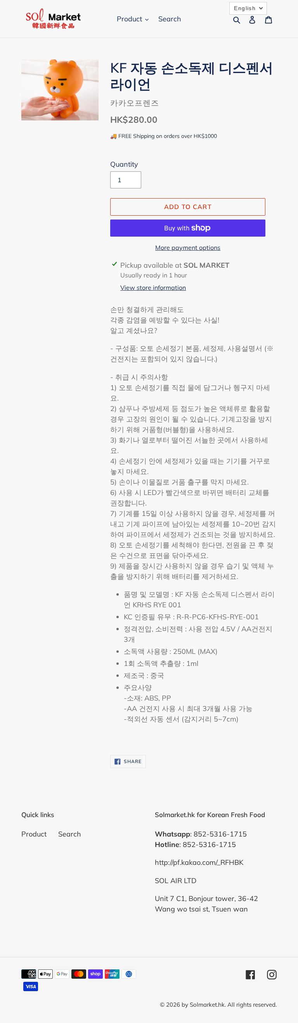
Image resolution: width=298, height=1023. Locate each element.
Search (69, 834)
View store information (153, 287)
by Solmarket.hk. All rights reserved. (229, 1004)
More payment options (187, 247)
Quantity (124, 164)
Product (34, 834)
